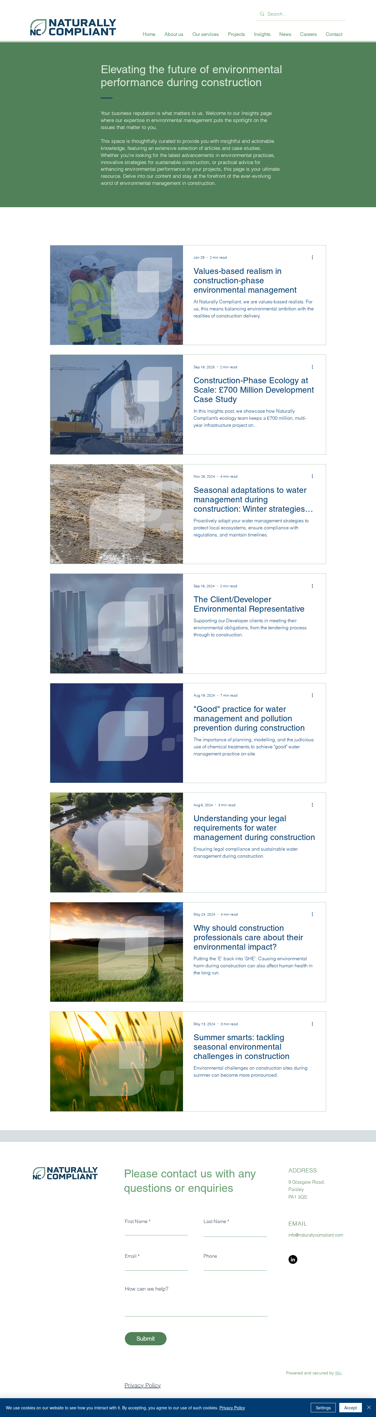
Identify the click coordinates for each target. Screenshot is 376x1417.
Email (131, 1256)
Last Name (215, 1221)
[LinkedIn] (292, 1259)
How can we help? (146, 1288)
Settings (323, 1408)
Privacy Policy (143, 1385)
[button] (205, 34)
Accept (350, 1408)
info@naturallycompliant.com (315, 1235)
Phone (210, 1256)
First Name (136, 1221)
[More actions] (314, 257)
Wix (338, 1373)
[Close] (368, 1407)
